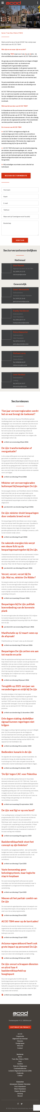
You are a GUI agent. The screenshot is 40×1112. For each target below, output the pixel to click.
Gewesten (20, 1082)
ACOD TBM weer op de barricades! (20, 921)
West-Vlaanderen (20, 1089)
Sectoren (20, 1054)
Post (20, 1061)
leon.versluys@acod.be (20, 386)
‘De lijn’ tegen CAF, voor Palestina (19, 774)
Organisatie (20, 1036)
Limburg (20, 1093)
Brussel (20, 1096)
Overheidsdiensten (20, 1068)
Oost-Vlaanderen (20, 1086)
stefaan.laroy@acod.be (20, 365)
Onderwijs (20, 1073)
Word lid (20, 1046)
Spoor (20, 1057)
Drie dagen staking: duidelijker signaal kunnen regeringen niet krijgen (17, 722)
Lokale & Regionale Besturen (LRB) (20, 1071)
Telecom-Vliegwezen (20, 1066)
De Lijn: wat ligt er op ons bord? (18, 810)
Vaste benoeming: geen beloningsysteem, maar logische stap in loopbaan (18, 873)
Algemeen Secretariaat (20, 1038)
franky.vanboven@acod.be (21, 323)
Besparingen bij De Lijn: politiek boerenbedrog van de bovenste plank (18, 607)
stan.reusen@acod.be (19, 274)
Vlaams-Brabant (20, 1091)
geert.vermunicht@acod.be (21, 301)
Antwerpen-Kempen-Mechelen (20, 1084)
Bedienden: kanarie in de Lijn (16, 752)
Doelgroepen (20, 1043)
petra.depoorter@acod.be (20, 344)
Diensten (20, 1041)
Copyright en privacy (20, 1027)
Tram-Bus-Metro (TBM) (20, 1059)
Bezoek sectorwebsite (16, 176)
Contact (20, 1048)
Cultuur (20, 1075)
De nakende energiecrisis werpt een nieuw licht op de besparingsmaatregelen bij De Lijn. (19, 546)
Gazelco (20, 1064)
